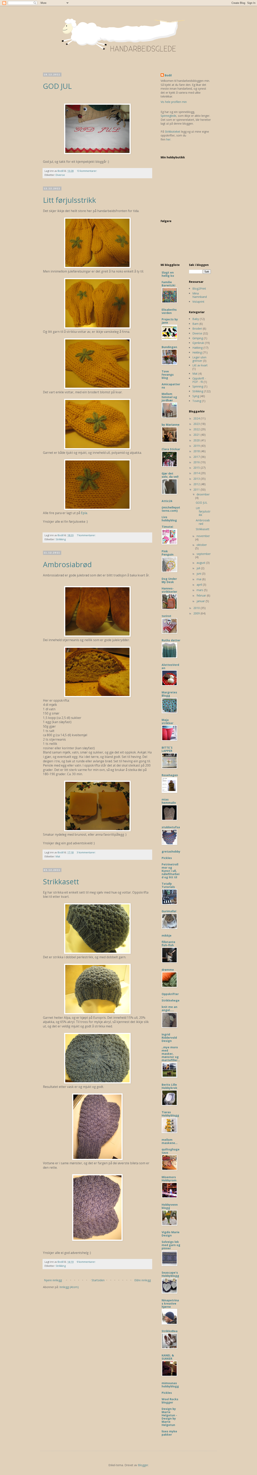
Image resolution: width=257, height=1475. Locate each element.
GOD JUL (57, 86)
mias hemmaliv (169, 801)
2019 (197, 446)
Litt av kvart (200, 365)
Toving (196, 401)
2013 (197, 479)
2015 (197, 467)
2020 (197, 440)
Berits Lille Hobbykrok (169, 1086)
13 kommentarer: (87, 171)
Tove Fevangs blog (168, 374)
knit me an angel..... (169, 1008)
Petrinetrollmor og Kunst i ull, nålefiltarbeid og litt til (170, 870)
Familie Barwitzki (168, 283)
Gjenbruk (198, 343)
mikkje (166, 935)
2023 (197, 424)
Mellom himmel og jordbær (169, 397)
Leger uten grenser (199, 359)
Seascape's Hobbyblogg (170, 1274)
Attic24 (167, 501)
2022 (197, 429)
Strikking (61, 539)
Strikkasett (61, 882)
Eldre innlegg (142, 1280)
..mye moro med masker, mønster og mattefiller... (171, 1053)
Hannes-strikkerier (169, 589)
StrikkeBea (169, 1331)
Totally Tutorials (168, 885)
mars (200, 590)
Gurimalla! (169, 911)
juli (199, 568)
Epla (84, 513)
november (203, 536)
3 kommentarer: (86, 852)
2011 (197, 489)
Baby (195, 319)
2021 (197, 435)
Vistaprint (198, 301)
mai (199, 579)
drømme (168, 970)
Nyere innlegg (53, 1280)
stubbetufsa (171, 827)
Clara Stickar (171, 449)
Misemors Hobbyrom (169, 1178)
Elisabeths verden (169, 311)
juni (199, 573)
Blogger (143, 1465)
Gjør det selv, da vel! (170, 475)
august (201, 563)
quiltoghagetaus (170, 1150)
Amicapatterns (171, 385)
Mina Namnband (199, 295)
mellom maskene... (169, 1141)
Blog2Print (199, 288)
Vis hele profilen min (174, 102)
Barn (195, 324)
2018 (197, 451)
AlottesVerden (170, 666)
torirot (166, 616)
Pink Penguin (167, 552)
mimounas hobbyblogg (170, 1384)
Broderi (197, 328)
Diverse (60, 175)
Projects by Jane (170, 320)
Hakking (197, 348)
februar (202, 595)
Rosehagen (170, 775)
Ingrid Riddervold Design (169, 1037)
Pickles (167, 858)
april (200, 584)
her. (168, 139)
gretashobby (171, 851)
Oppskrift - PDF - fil (199, 380)
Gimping (197, 338)
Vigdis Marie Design (170, 1233)
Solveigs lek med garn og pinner (171, 1245)
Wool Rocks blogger (170, 1400)
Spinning (197, 386)
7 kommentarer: (86, 535)
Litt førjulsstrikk (69, 200)
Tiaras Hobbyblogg (170, 1113)
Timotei (167, 527)
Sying (195, 396)
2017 (197, 457)
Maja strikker (167, 721)
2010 (197, 608)
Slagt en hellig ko (168, 274)
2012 (197, 484)
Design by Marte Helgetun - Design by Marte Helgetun (169, 1417)
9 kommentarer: (86, 1262)
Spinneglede (168, 116)
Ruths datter (171, 640)
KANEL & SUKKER (168, 1356)
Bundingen (169, 347)
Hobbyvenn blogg (170, 1206)
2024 (197, 418)
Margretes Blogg (169, 693)
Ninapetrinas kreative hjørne (170, 1303)
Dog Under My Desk (169, 580)
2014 (197, 473)
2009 (197, 613)
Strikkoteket (172, 131)
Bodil (168, 75)
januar (201, 601)
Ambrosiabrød (67, 564)
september (204, 554)
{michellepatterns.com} (171, 509)
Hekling (197, 352)
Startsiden (98, 1280)
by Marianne (170, 424)
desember (203, 494)
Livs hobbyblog (169, 518)
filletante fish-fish (168, 943)
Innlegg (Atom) (69, 1287)
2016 (197, 462)
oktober (202, 545)
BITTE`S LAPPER (167, 749)
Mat (58, 856)
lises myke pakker (169, 1432)
